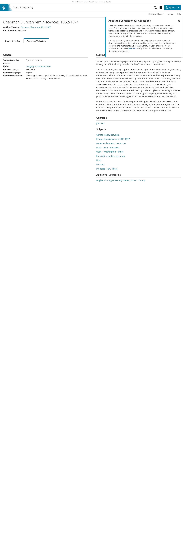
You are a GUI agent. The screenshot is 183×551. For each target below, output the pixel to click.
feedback (132, 48)
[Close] (179, 21)
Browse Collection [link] (12, 41)
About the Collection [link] (36, 41)
